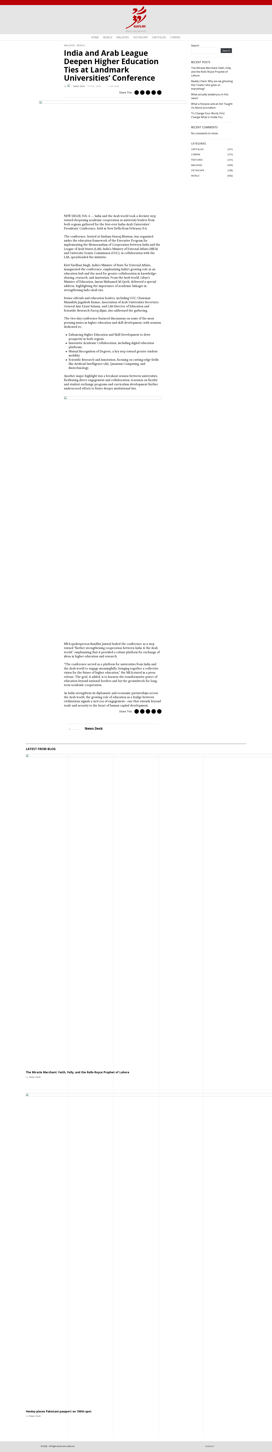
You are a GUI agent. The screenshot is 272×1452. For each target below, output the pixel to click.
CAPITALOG (197, 149)
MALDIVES (69, 45)
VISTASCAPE (197, 170)
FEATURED (197, 159)
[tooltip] (219, 2)
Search (195, 45)
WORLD (81, 45)
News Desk (79, 86)
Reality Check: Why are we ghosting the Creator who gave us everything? (212, 84)
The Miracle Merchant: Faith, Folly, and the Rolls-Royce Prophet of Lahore (211, 71)
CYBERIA (195, 154)
